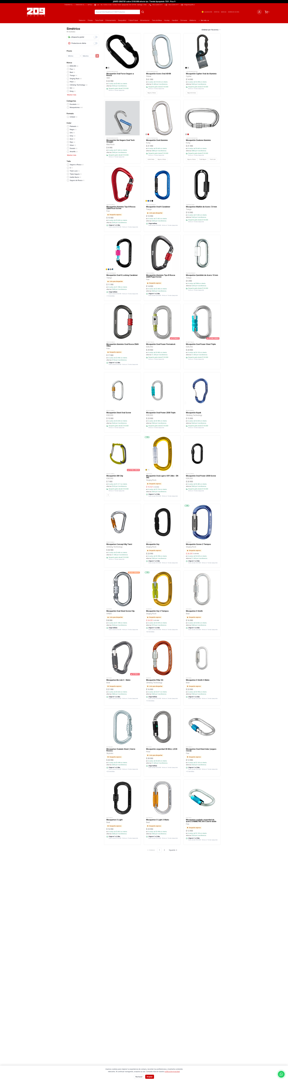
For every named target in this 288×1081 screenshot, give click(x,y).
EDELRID (74, 66)
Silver (73, 145)
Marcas (223, 12)
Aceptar (150, 1077)
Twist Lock (75, 171)
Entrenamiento (111, 20)
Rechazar (138, 1077)
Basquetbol (122, 20)
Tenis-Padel (99, 20)
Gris (72, 133)
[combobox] (216, 29)
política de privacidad (172, 1072)
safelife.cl (91, 5)
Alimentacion (145, 20)
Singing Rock (76, 78)
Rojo (72, 142)
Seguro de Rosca (77, 180)
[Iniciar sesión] (259, 12)
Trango (73, 75)
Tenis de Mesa (157, 20)
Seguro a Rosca (77, 164)
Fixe (72, 69)
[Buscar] (142, 12)
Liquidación (208, 12)
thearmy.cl (68, 5)
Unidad (73, 117)
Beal (72, 72)
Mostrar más (71, 95)
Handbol (175, 20)
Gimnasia (183, 20)
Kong (73, 91)
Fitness (90, 20)
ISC (72, 88)
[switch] (95, 37)
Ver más (204, 20)
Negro (73, 129)
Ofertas (216, 12)
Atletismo (192, 20)
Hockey (167, 20)
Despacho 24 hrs (233, 12)
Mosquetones (76, 107)
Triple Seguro (76, 174)
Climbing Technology (78, 85)
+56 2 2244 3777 (173, 5)
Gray (72, 136)
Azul (72, 139)
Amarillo (74, 151)
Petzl (73, 82)
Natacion (82, 20)
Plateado (74, 126)
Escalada (75, 104)
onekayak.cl (80, 5)
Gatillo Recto (75, 177)
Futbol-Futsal (133, 20)
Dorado (73, 148)
